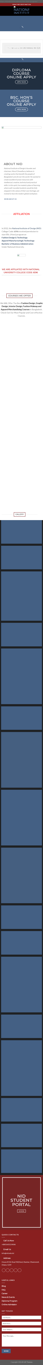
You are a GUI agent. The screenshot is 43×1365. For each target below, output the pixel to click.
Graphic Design (23, 425)
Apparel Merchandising (23, 464)
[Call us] (15, 1270)
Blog (4, 1286)
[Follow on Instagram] (7, 1270)
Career (5, 1293)
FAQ (3, 1290)
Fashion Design (23, 353)
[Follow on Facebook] (4, 1270)
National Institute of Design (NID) (26, 228)
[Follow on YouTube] (19, 1270)
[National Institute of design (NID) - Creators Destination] (21, 10)
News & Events (8, 1297)
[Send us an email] (11, 1270)
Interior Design (23, 387)
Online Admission (9, 1305)
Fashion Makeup (21, 501)
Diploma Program (9, 1301)
